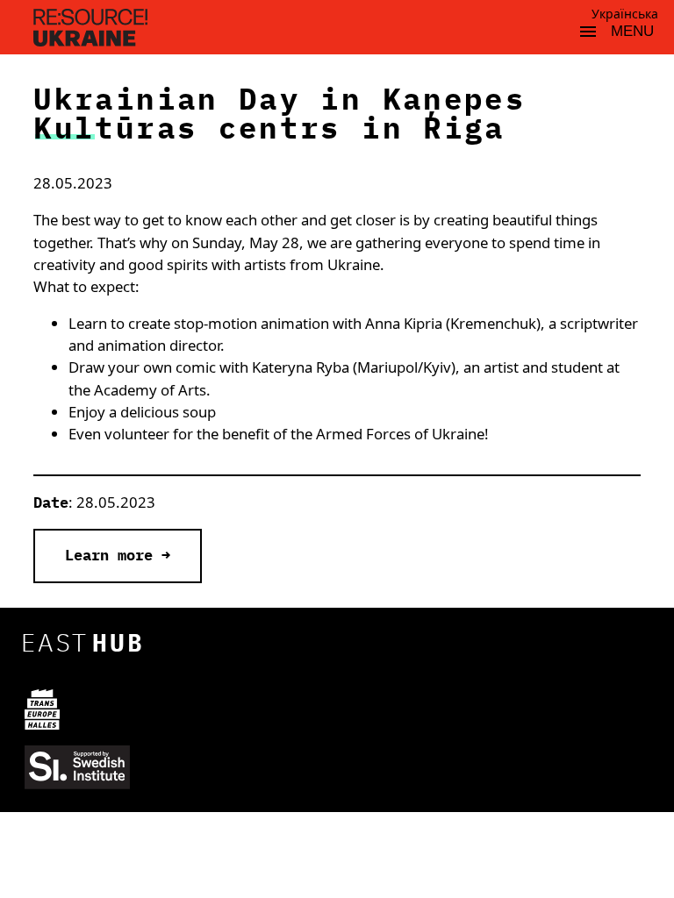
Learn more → (117, 555)
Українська (625, 13)
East (83, 642)
